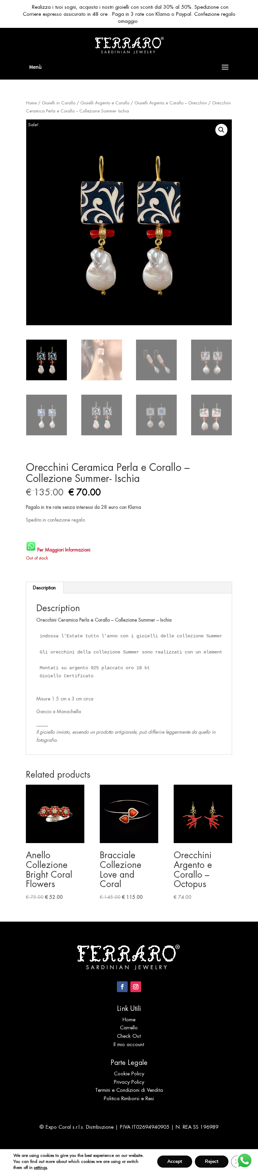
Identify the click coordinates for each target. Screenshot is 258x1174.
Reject (211, 1161)
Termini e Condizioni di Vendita (129, 1090)
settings (40, 1167)
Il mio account (129, 1044)
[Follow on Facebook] (122, 986)
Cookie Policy (129, 1073)
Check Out (129, 1036)
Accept (174, 1161)
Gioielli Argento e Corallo (104, 103)
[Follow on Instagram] (135, 986)
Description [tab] (44, 588)
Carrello (129, 1027)
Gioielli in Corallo (58, 103)
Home (31, 103)
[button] (221, 130)
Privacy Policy (129, 1082)
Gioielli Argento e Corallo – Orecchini (170, 103)
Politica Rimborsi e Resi (129, 1098)
